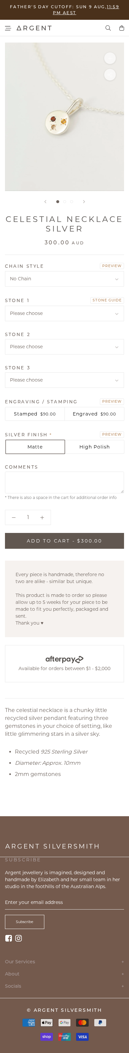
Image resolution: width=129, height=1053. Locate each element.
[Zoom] (110, 58)
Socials (64, 986)
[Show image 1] (57, 201)
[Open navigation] (8, 28)
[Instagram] (18, 938)
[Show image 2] (64, 201)
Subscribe (24, 921)
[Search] (108, 28)
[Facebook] (8, 938)
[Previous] (45, 201)
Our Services (64, 962)
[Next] (84, 201)
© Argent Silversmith (64, 1010)
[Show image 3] (71, 201)
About (64, 974)
